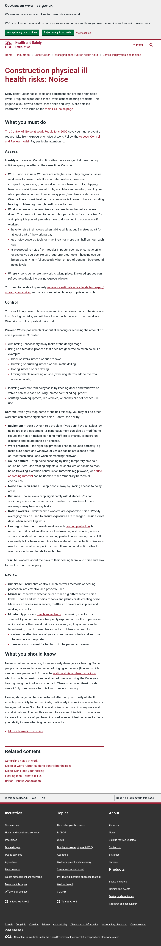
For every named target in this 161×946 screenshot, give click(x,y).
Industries (23, 54)
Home (8, 54)
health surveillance (49, 614)
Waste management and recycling (23, 876)
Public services (13, 854)
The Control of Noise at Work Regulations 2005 (36, 131)
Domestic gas (12, 847)
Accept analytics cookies (22, 32)
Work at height (65, 884)
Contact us (115, 847)
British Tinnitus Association (23, 781)
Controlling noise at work (21, 761)
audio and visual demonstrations (74, 673)
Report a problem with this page (135, 797)
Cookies (34, 924)
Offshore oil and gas (16, 891)
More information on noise (25, 731)
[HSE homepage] (23, 44)
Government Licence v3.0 (70, 937)
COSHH (61, 839)
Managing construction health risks (76, 54)
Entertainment (12, 869)
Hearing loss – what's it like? (23, 776)
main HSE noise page (59, 109)
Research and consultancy (123, 903)
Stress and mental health (70, 869)
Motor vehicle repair (16, 884)
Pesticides (11, 839)
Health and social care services (22, 832)
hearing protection (78, 526)
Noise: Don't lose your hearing (24, 771)
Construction (42, 54)
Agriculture (11, 862)
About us (114, 825)
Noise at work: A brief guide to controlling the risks (38, 766)
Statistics (114, 854)
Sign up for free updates (122, 839)
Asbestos (62, 854)
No (43, 797)
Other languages (14, 929)
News (112, 832)
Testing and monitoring (121, 896)
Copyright (21, 924)
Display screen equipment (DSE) (75, 847)
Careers (113, 862)
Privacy (46, 924)
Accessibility (60, 924)
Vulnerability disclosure (114, 924)
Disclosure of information (84, 924)
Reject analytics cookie (58, 32)
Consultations (138, 924)
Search (9, 924)
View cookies (83, 32)
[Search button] (151, 45)
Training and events (119, 889)
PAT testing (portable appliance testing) (79, 876)
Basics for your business (71, 825)
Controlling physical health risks (122, 54)
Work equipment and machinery (74, 862)
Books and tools (118, 881)
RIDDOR (61, 832)
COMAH (61, 891)
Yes (34, 797)
